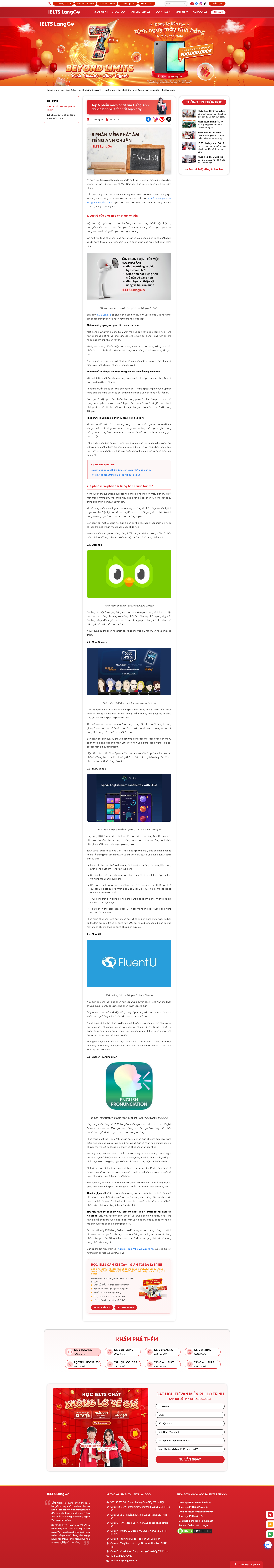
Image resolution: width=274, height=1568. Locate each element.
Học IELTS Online (85, 3)
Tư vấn (218, 12)
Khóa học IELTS (63, 3)
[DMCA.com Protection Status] (194, 1534)
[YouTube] (192, 3)
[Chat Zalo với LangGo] (268, 1545)
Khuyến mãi (147, 3)
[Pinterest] (162, 119)
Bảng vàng (200, 12)
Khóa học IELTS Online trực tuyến (196, 1511)
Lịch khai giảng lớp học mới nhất (196, 1521)
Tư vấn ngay (190, 1459)
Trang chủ (52, 90)
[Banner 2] (102, 1464)
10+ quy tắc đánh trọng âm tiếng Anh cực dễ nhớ (115, 475)
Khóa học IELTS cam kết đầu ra (195, 1502)
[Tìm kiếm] (185, 3)
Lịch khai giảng (139, 12)
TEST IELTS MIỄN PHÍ (125, 1307)
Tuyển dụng (217, 4)
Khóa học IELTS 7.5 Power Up (193, 1507)
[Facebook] (196, 3)
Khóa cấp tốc (128, 3)
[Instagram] (200, 3)
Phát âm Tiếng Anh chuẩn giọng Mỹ (135, 1249)
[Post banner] (137, 52)
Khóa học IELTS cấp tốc (191, 1516)
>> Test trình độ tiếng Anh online (204, 169)
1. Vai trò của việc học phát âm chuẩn (61, 108)
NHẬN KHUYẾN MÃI (102, 1307)
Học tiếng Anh (67, 90)
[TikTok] (205, 3)
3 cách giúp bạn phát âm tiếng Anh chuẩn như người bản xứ (121, 470)
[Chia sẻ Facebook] (148, 119)
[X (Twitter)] (168, 119)
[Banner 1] (98, 1464)
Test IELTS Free (107, 3)
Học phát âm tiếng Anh (89, 90)
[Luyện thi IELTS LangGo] (73, 1494)
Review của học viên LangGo (194, 1525)
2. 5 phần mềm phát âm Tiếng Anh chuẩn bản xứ (61, 116)
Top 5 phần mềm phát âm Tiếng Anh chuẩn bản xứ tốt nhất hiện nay (139, 90)
